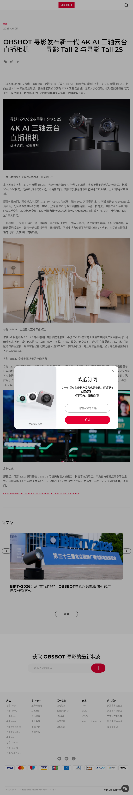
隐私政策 (37, 424)
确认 (87, 419)
